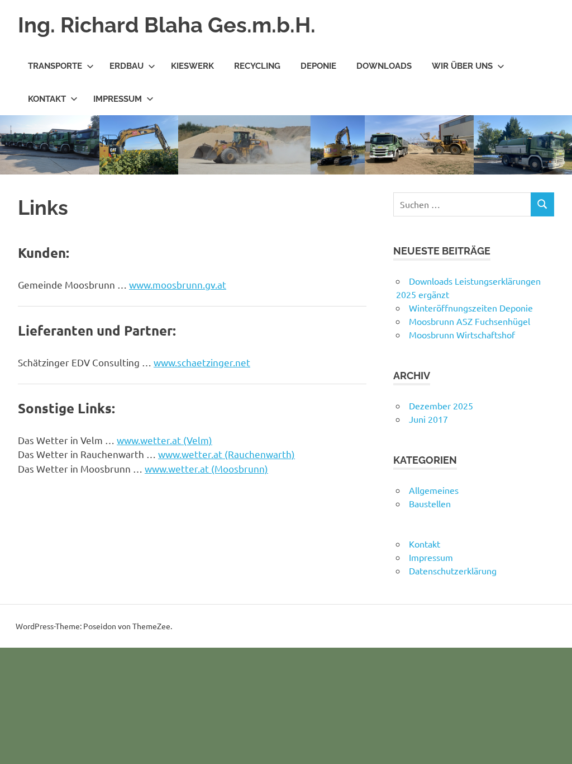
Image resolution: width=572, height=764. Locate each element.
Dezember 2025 (441, 405)
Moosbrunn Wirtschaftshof (462, 334)
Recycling (257, 66)
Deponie (318, 66)
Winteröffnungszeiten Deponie (471, 307)
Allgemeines (434, 490)
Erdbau (126, 66)
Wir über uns (462, 66)
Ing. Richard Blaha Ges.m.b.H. (167, 24)
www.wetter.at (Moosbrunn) (206, 468)
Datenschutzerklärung (453, 570)
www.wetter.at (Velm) (164, 440)
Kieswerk (192, 66)
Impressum (117, 99)
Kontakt (47, 99)
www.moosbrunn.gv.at (177, 284)
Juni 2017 (428, 419)
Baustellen (430, 503)
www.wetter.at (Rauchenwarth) (226, 454)
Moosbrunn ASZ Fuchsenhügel (469, 321)
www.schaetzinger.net (202, 362)
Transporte (55, 66)
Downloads (384, 66)
